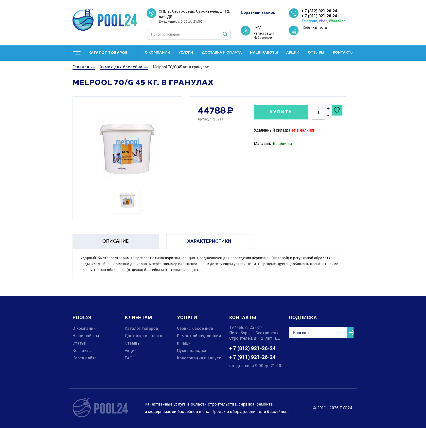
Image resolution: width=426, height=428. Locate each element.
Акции (292, 52)
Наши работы (264, 52)
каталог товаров (108, 53)
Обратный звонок (258, 12)
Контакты (343, 52)
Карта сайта (84, 357)
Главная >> (83, 66)
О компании (157, 52)
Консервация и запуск (199, 357)
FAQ (129, 357)
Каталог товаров (141, 328)
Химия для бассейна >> (124, 66)
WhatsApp (337, 21)
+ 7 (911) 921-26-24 (319, 15)
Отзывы (316, 52)
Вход (257, 27)
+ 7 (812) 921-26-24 (319, 10)
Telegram (309, 21)
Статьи (79, 343)
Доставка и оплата (222, 52)
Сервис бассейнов (195, 328)
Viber (323, 21)
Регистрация (264, 33)
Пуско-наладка (191, 350)
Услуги (185, 52)
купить (281, 112)
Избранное (262, 37)
